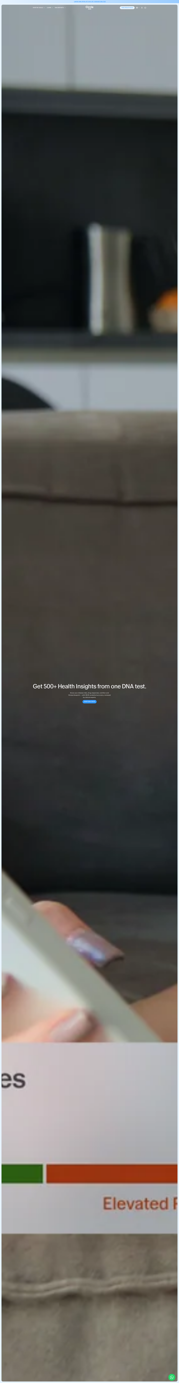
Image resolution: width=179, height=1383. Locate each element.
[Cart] (145, 8)
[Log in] (142, 8)
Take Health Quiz (127, 7)
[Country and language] (137, 8)
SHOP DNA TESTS (89, 701)
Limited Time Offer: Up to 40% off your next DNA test (90, 1)
